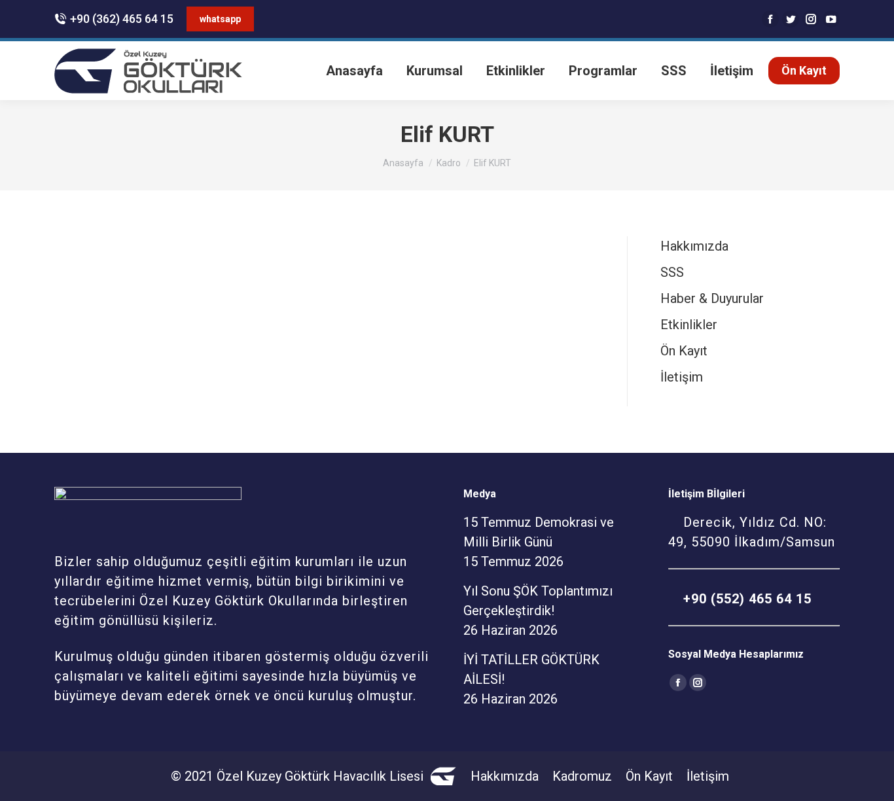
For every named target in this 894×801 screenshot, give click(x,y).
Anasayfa (403, 163)
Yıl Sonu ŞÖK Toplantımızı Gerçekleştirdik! (538, 600)
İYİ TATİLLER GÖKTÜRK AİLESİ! (531, 669)
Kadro (449, 163)
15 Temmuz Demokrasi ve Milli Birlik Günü (538, 532)
